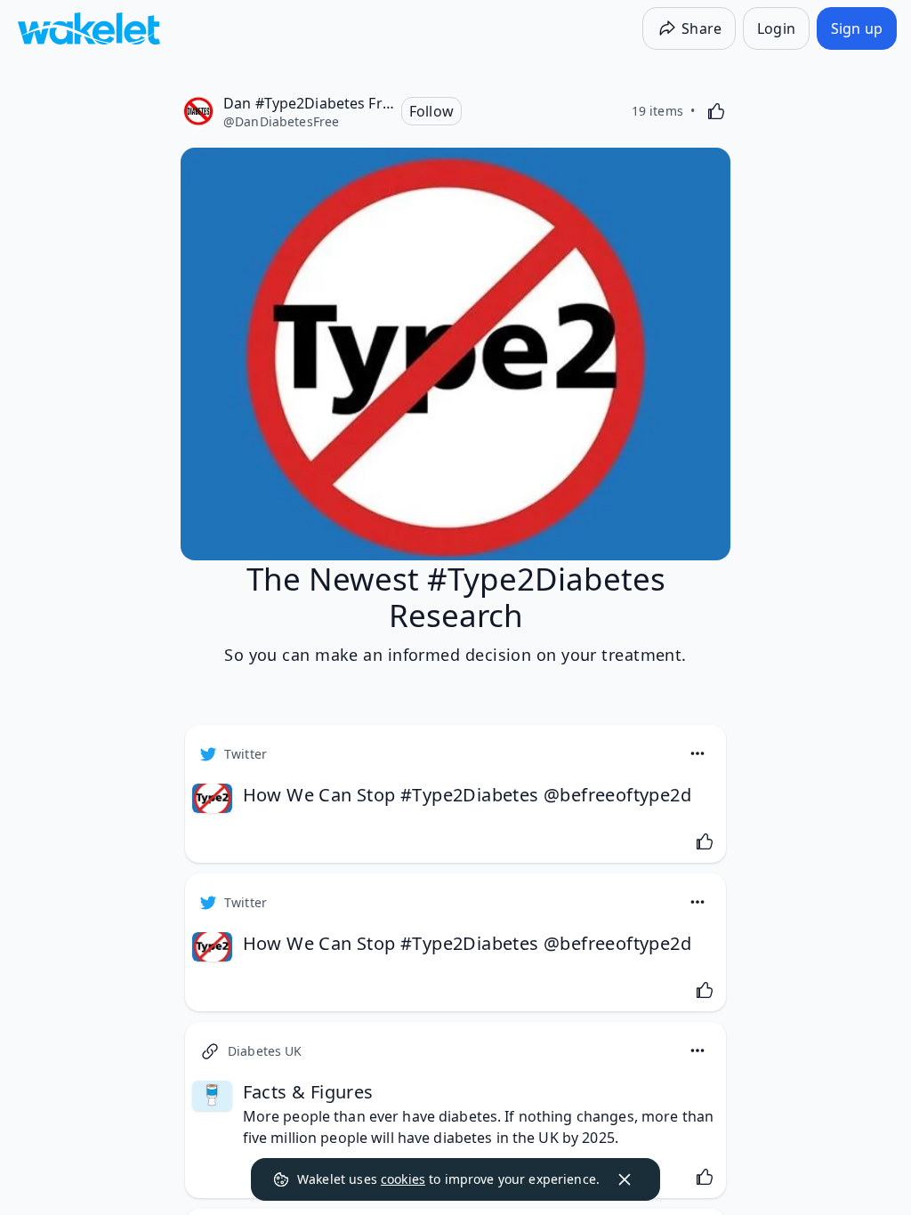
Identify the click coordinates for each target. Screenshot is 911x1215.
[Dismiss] (624, 1179)
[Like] (716, 111)
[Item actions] (697, 753)
